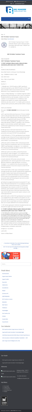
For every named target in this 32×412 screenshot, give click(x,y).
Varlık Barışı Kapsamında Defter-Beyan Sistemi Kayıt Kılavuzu (16, 335)
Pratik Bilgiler (5, 310)
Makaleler (4, 302)
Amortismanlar (5, 273)
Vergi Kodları (5, 319)
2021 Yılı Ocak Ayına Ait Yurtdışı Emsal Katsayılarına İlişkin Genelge (16, 247)
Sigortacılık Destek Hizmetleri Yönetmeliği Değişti (13, 332)
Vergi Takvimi (5, 322)
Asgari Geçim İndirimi (7, 276)
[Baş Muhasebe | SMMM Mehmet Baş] (16, 10)
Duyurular (4, 282)
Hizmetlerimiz (5, 287)
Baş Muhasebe (11, 39)
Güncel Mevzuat (7, 390)
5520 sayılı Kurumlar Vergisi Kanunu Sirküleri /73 (13, 329)
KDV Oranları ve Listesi (7, 299)
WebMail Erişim (20, 3)
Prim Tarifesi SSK (6, 313)
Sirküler (4, 316)
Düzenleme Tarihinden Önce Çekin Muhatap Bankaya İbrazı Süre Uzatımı (16, 244)
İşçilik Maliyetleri (6, 296)
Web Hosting (18, 410)
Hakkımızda (5, 285)
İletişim (3, 290)
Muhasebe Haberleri (5, 410)
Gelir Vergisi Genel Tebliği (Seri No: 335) (11, 340)
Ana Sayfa (6, 386)
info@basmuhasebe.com (21, 1)
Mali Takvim (5, 304)
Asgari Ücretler (5, 279)
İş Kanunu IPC (5, 293)
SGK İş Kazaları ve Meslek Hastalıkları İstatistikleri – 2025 (15, 338)
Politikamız (4, 307)
